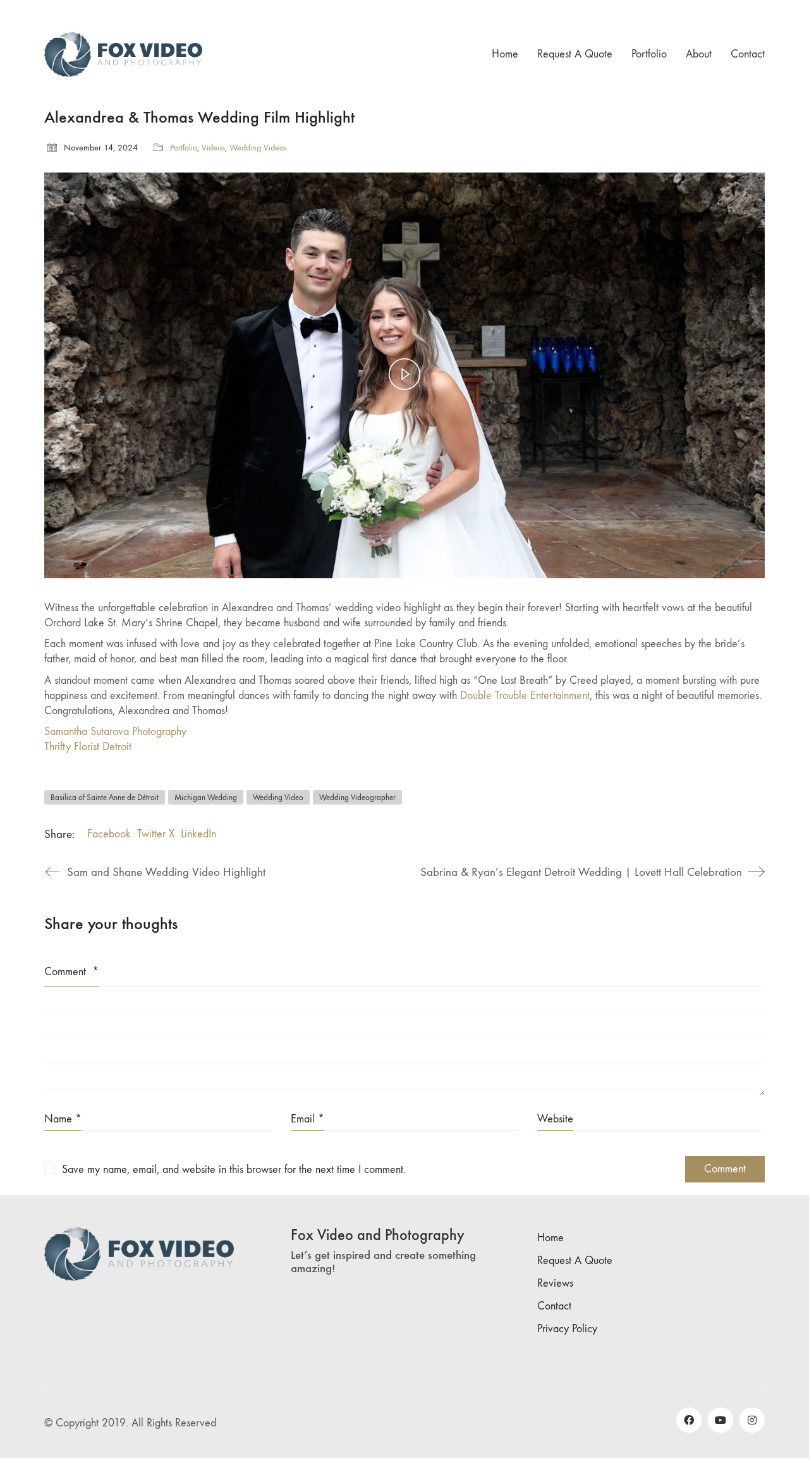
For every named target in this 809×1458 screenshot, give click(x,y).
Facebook (109, 834)
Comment (71, 971)
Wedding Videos (258, 147)
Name (63, 1119)
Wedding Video (278, 797)
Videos (213, 147)
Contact (554, 1306)
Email (307, 1119)
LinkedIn (198, 834)
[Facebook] (689, 1420)
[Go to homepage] (123, 54)
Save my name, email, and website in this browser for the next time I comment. (234, 1169)
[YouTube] (720, 1420)
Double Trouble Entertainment (525, 695)
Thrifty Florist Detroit (87, 746)
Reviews (555, 1283)
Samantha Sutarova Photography (115, 731)
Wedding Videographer (357, 797)
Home (550, 1237)
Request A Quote (574, 1260)
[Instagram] (752, 1420)
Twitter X (155, 834)
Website (555, 1119)
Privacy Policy (567, 1328)
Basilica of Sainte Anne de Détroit (105, 797)
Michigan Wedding (205, 797)
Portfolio (183, 147)
